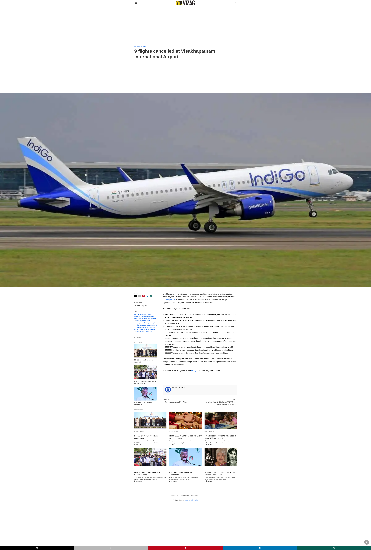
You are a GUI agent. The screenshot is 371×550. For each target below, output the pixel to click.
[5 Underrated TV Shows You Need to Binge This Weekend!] (221, 420)
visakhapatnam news (143, 321)
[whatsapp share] (151, 296)
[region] (185, 22)
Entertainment (210, 431)
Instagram (195, 371)
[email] (111, 548)
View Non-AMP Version (191, 500)
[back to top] (366, 542)
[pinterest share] (143, 296)
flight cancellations (140, 314)
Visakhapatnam (169, 300)
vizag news (140, 331)
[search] (235, 3)
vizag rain (149, 331)
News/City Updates (149, 42)
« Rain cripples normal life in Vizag (175, 402)
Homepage (137, 42)
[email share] (139, 296)
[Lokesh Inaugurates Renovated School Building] (145, 372)
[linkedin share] (147, 296)
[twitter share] (135, 296)
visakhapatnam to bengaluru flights (145, 323)
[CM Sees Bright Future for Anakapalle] (145, 394)
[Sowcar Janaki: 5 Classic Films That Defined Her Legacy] (221, 457)
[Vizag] (185, 2)
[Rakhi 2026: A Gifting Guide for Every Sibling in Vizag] (185, 420)
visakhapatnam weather (147, 329)
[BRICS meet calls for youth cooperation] (145, 351)
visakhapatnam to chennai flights (147, 325)
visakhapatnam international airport (145, 318)
